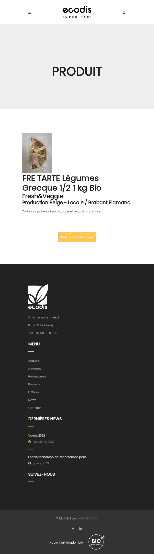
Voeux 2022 (36, 435)
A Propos (35, 368)
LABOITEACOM (87, 518)
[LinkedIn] (80, 528)
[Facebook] (73, 528)
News (32, 400)
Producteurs (37, 376)
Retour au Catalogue (77, 237)
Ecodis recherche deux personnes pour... (58, 457)
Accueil (33, 361)
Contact (34, 408)
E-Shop (33, 392)
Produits (34, 384)
